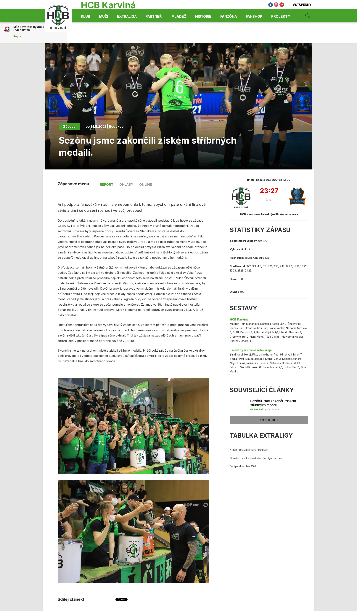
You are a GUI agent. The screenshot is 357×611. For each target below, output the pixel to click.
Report (17, 36)
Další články (269, 420)
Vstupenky (302, 5)
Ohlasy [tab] (126, 184)
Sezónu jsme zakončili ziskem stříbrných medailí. (273, 403)
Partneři (154, 16)
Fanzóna (228, 16)
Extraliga (127, 16)
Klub (85, 16)
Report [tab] (106, 184)
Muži (103, 16)
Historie (203, 16)
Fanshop (254, 16)
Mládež (178, 16)
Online (145, 184)
